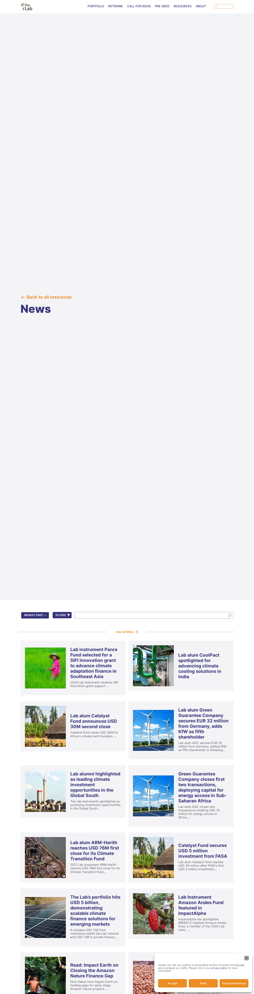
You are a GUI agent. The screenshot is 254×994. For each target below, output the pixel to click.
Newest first (33, 615)
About (201, 6)
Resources (183, 6)
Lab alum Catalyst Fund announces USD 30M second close (93, 721)
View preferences (234, 983)
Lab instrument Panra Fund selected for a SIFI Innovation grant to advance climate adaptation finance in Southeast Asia (93, 663)
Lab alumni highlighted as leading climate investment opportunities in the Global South (95, 784)
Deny (203, 983)
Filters (61, 615)
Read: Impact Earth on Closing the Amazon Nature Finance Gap (94, 970)
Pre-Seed (162, 6)
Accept (172, 983)
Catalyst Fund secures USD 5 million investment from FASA (202, 851)
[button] (246, 958)
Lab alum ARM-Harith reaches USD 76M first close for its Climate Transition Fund (94, 850)
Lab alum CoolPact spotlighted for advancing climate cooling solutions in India (199, 665)
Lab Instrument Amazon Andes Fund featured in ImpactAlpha (201, 905)
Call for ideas (139, 6)
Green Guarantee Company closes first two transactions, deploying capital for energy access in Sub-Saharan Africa (202, 787)
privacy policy (219, 967)
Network (115, 6)
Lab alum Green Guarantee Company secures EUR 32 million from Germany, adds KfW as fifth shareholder (203, 723)
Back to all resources (49, 297)
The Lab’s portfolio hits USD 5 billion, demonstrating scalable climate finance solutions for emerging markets (95, 910)
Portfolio (96, 6)
